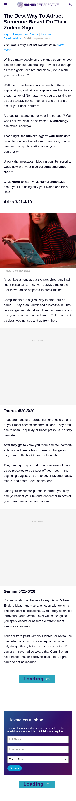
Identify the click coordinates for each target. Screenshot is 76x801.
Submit (14, 768)
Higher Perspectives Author (21, 34)
